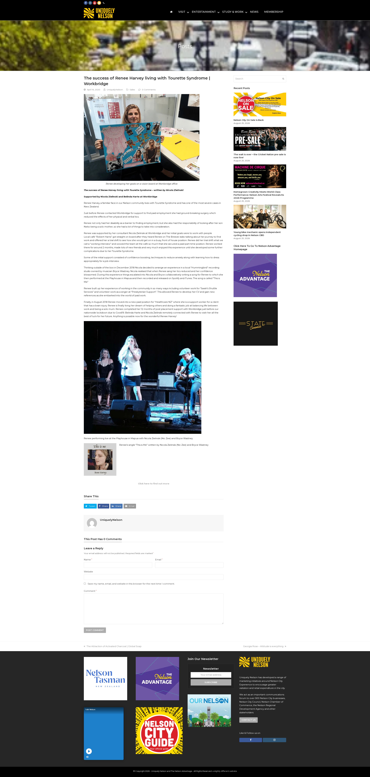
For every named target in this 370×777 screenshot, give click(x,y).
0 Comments (149, 89)
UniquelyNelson (115, 89)
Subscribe (211, 682)
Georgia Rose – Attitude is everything (263, 646)
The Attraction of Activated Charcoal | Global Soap (114, 646)
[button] (90, 506)
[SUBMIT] (283, 78)
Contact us (249, 720)
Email (158, 559)
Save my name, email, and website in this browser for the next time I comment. (131, 583)
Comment (90, 591)
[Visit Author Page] (92, 523)
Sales (132, 89)
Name (88, 559)
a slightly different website (224, 771)
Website (88, 571)
